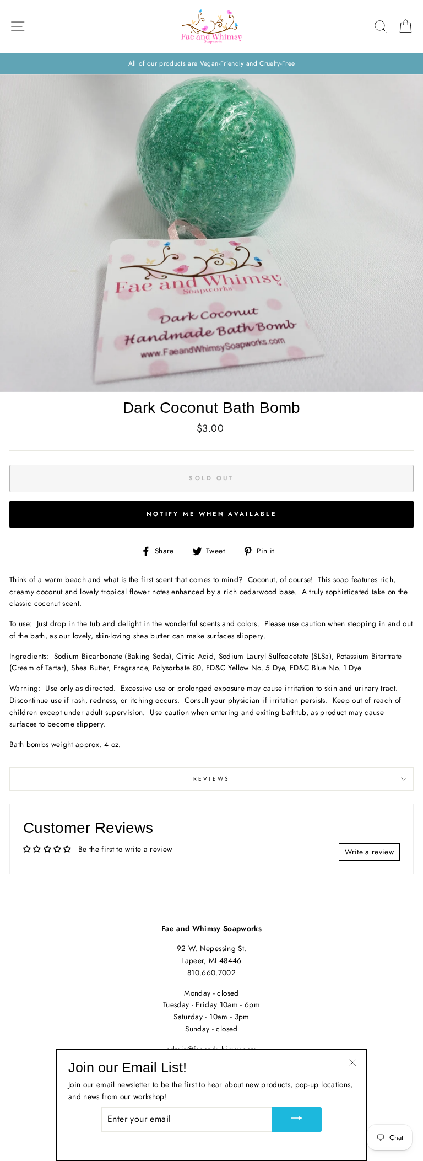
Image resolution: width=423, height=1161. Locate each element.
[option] (211, 63)
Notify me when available (211, 513)
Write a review (369, 851)
